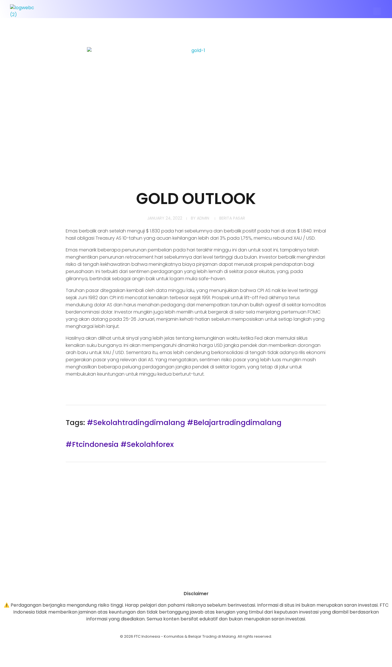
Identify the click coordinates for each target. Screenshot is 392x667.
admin (203, 218)
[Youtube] (196, 580)
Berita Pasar (232, 218)
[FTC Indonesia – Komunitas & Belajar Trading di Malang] (25, 11)
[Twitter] (212, 580)
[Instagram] (180, 580)
